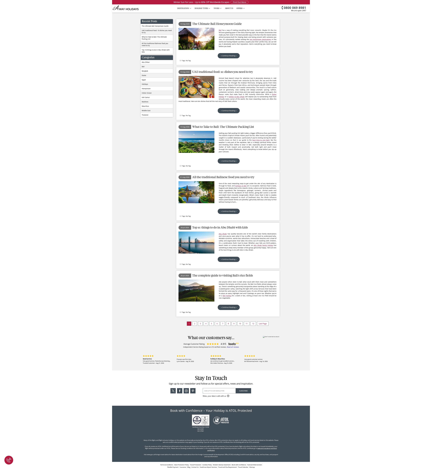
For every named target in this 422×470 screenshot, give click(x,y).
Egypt (144, 80)
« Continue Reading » (228, 56)
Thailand (145, 115)
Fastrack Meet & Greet (254, 465)
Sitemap (252, 467)
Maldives (145, 102)
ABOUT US (229, 8)
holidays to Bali (240, 186)
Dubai (144, 75)
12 (253, 323)
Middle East (146, 110)
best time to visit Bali (260, 140)
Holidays (145, 84)
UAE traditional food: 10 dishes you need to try (222, 72)
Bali (220, 30)
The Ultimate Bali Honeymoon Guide (217, 24)
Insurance (183, 467)
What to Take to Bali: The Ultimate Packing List (223, 127)
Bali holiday (227, 296)
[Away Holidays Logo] (126, 11)
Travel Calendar (243, 467)
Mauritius (145, 106)
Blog (188, 467)
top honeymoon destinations (260, 39)
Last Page (263, 323)
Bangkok (145, 71)
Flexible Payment (172, 467)
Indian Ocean (147, 93)
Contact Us (195, 467)
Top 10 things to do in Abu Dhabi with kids (220, 227)
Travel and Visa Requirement (227, 467)
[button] (173, 393)
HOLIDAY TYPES (201, 8)
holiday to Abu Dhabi (236, 97)
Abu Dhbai (146, 62)
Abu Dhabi (223, 234)
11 (247, 323)
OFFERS (239, 8)
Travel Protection (195, 465)
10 (240, 323)
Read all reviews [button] (233, 347)
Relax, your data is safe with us (214, 396)
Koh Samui (146, 97)
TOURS (216, 8)
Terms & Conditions (166, 465)
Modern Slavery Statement (222, 465)
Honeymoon (146, 88)
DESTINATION (183, 8)
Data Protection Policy (181, 465)
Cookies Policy (207, 465)
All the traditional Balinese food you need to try (223, 177)
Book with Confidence (239, 465)
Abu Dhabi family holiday (263, 245)
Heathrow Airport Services (208, 467)
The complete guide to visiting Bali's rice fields (222, 275)
